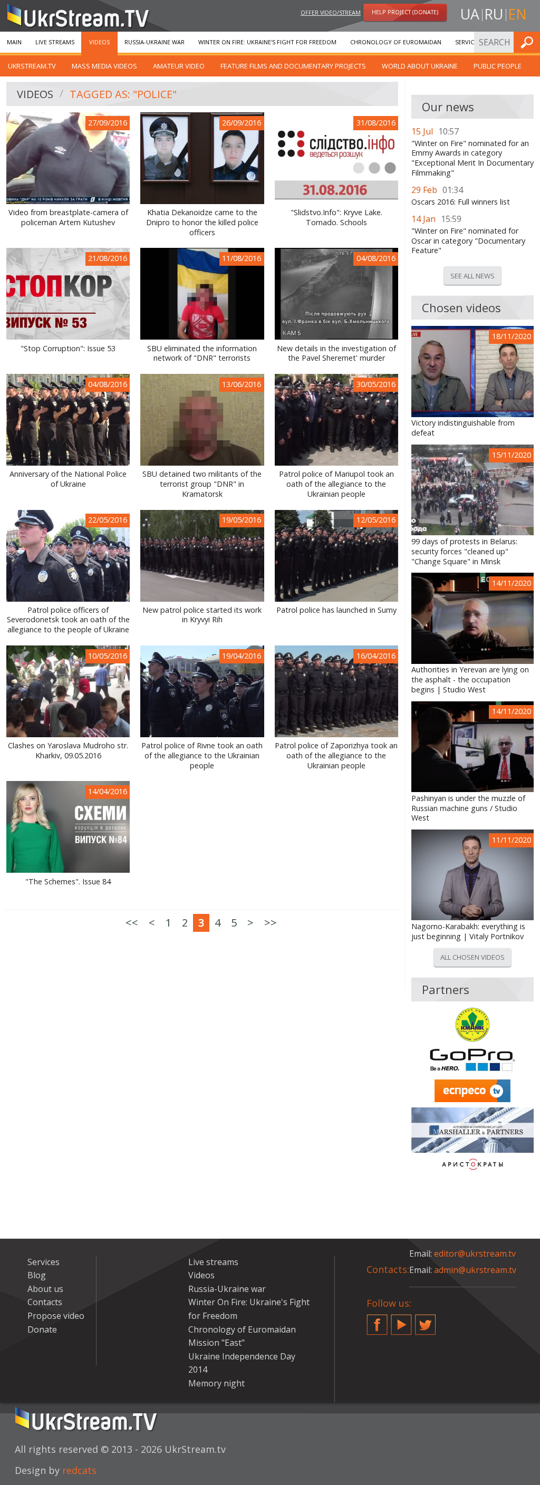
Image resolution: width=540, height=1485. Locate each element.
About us (45, 1289)
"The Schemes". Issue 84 (68, 881)
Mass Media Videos (104, 66)
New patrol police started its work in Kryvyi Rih (202, 615)
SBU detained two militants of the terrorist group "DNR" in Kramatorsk (202, 483)
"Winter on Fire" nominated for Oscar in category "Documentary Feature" (468, 240)
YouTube (401, 1320)
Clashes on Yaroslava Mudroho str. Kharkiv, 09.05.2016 (68, 750)
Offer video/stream (331, 12)
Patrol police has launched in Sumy (336, 610)
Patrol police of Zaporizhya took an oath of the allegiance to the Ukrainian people (336, 755)
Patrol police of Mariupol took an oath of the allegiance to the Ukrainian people (336, 483)
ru (493, 14)
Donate (42, 1329)
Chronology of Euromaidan (395, 42)
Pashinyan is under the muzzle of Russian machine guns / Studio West (468, 808)
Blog (36, 1275)
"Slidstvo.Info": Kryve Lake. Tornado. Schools (336, 217)
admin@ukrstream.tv (475, 1270)
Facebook (377, 1320)
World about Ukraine (420, 66)
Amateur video (179, 66)
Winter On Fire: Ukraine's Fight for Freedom (267, 42)
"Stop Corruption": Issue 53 (68, 348)
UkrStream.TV (32, 66)
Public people (498, 66)
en (517, 14)
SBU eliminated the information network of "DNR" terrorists (202, 353)
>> (270, 922)
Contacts (44, 1302)
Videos (99, 42)
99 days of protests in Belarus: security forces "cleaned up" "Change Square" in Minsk (464, 551)
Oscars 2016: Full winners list (460, 202)
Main (14, 42)
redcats (79, 1470)
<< (132, 922)
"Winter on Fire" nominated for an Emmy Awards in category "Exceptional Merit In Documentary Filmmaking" (472, 158)
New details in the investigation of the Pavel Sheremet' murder (336, 353)
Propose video (55, 1316)
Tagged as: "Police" (123, 94)
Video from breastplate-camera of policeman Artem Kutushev (68, 217)
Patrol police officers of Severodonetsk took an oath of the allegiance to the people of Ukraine (68, 619)
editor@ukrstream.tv (475, 1253)
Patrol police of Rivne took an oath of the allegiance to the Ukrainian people (202, 755)
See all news (472, 276)
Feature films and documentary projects (293, 66)
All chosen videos (472, 957)
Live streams (54, 42)
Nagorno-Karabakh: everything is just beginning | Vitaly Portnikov (468, 931)
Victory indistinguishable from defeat (463, 428)
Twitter (425, 1320)
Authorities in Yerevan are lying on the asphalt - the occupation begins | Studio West (470, 679)
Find (529, 42)
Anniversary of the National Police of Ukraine (68, 479)
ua (469, 14)
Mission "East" (216, 1342)
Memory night (216, 1383)
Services (467, 42)
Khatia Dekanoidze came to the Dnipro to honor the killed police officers (202, 222)
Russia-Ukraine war (154, 42)
